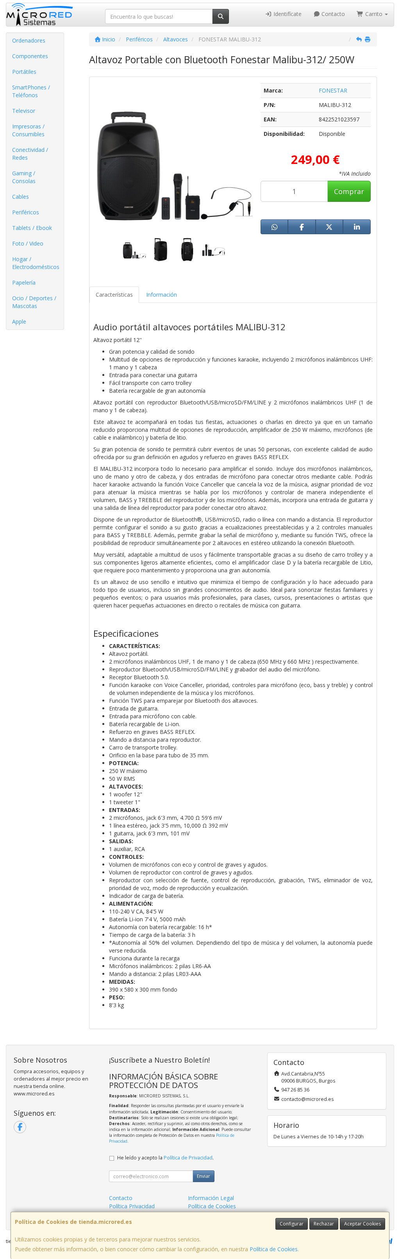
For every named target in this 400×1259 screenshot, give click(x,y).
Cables (20, 196)
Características (114, 294)
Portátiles (24, 71)
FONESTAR (333, 90)
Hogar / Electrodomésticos (35, 263)
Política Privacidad (132, 1206)
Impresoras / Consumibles (28, 130)
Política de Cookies (274, 1249)
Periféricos (25, 212)
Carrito (374, 14)
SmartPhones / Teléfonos (31, 91)
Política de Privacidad (188, 1157)
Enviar (203, 1176)
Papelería (24, 282)
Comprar (349, 191)
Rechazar (324, 1223)
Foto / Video (27, 243)
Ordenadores (28, 40)
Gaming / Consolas (24, 177)
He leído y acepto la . (165, 1157)
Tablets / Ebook (32, 227)
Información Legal (211, 1198)
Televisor (23, 110)
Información (161, 294)
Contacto (332, 14)
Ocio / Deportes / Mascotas (34, 302)
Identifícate (287, 14)
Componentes (30, 56)
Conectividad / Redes (30, 153)
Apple (19, 321)
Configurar (292, 1223)
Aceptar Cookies (362, 1223)
